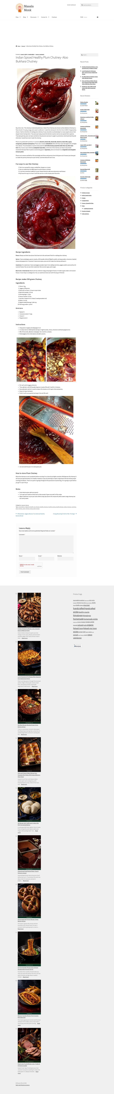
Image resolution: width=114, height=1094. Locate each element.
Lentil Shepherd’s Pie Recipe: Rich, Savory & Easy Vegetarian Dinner (89, 72)
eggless (90, 602)
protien (80, 632)
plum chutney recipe (28, 508)
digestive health (29, 507)
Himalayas (87, 615)
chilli (90, 600)
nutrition (74, 507)
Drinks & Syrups (86, 192)
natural (80, 625)
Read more (25, 638)
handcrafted (79, 608)
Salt (84, 632)
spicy (93, 632)
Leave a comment (40, 54)
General (23, 46)
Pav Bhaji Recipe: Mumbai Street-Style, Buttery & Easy (90, 77)
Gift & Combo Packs (86, 195)
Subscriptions (85, 214)
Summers (82, 635)
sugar (79, 635)
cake (88, 600)
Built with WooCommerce (22, 1085)
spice (87, 632)
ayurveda (76, 600)
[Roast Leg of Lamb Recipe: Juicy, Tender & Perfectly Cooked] (29, 1045)
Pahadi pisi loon (90, 628)
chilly (93, 600)
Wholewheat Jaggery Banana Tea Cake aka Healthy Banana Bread (30, 515)
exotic (94, 603)
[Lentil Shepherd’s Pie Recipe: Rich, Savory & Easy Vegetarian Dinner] (29, 658)
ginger (81, 605)
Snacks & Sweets (86, 211)
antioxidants (21, 507)
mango (83, 622)
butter (86, 600)
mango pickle (89, 622)
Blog (24, 17)
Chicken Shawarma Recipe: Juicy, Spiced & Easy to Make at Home (90, 67)
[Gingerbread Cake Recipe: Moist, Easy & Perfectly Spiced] (29, 852)
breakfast (81, 600)
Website (59, 556)
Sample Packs (85, 200)
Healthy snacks (84, 612)
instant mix (75, 622)
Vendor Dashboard (71, 5)
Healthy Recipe (59, 507)
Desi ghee (83, 603)
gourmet (86, 605)
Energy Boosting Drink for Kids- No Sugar (64, 514)
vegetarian (77, 638)
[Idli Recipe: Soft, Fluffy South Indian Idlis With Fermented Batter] (29, 804)
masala (75, 625)
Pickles (83, 198)
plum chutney (19, 508)
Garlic (77, 605)
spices (90, 632)
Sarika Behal (31, 54)
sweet (85, 635)
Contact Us (44, 17)
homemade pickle (91, 619)
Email (40, 556)
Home (19, 46)
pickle (75, 631)
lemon (79, 622)
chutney (79, 603)
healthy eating (52, 507)
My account (33, 17)
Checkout (54, 17)
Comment (22, 534)
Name (21, 556)
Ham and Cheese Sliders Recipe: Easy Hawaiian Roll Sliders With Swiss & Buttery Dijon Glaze (89, 82)
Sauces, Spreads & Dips (87, 203)
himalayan (78, 615)
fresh (74, 605)
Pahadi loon (78, 628)
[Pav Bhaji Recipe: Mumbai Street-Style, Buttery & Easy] (29, 706)
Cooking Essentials (88, 208)
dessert (87, 602)
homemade (78, 619)
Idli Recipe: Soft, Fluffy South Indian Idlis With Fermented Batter (89, 88)
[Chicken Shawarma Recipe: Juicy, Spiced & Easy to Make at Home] (29, 610)
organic (90, 625)
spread (75, 635)
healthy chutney (44, 507)
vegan (89, 635)
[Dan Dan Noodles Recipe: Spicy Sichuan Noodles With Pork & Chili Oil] (29, 949)
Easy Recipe (36, 507)
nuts (85, 625)
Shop (17, 17)
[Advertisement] (57, 32)
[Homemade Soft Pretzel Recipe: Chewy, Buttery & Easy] (29, 900)
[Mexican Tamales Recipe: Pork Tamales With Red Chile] (29, 997)
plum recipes (36, 508)
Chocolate (74, 602)
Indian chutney (67, 507)
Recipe (27, 505)
